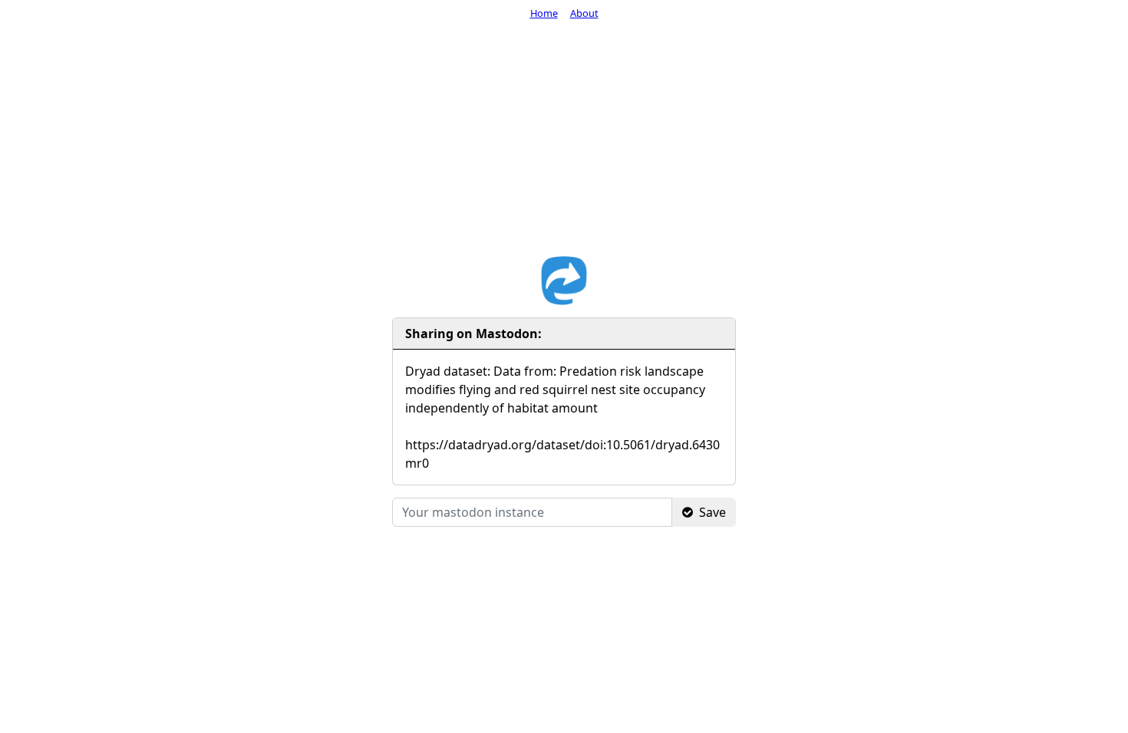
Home (544, 13)
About (584, 13)
